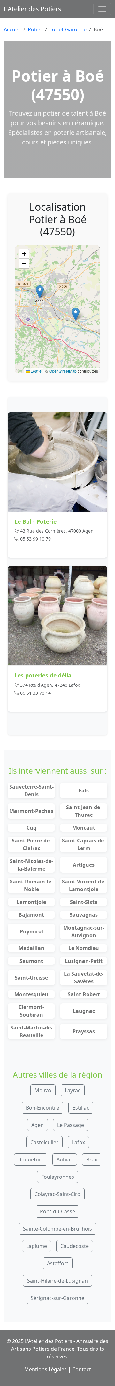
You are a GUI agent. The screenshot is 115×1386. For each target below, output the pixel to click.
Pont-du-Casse (57, 1211)
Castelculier (44, 1142)
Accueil (12, 29)
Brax (91, 1159)
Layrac (72, 1090)
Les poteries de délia (43, 675)
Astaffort (57, 1263)
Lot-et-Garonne (68, 29)
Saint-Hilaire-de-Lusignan (57, 1280)
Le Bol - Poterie (35, 521)
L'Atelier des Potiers (32, 8)
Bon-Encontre (42, 1107)
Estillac (81, 1107)
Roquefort (30, 1159)
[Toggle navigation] (102, 9)
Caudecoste (74, 1246)
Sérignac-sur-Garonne (57, 1297)
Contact (81, 1369)
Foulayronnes (57, 1176)
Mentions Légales (45, 1369)
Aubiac (65, 1159)
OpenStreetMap (63, 370)
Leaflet (36, 370)
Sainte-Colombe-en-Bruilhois (57, 1228)
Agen (37, 1124)
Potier (35, 29)
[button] (40, 291)
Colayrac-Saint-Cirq (57, 1194)
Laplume (36, 1246)
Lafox (78, 1142)
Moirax (42, 1090)
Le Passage (70, 1124)
